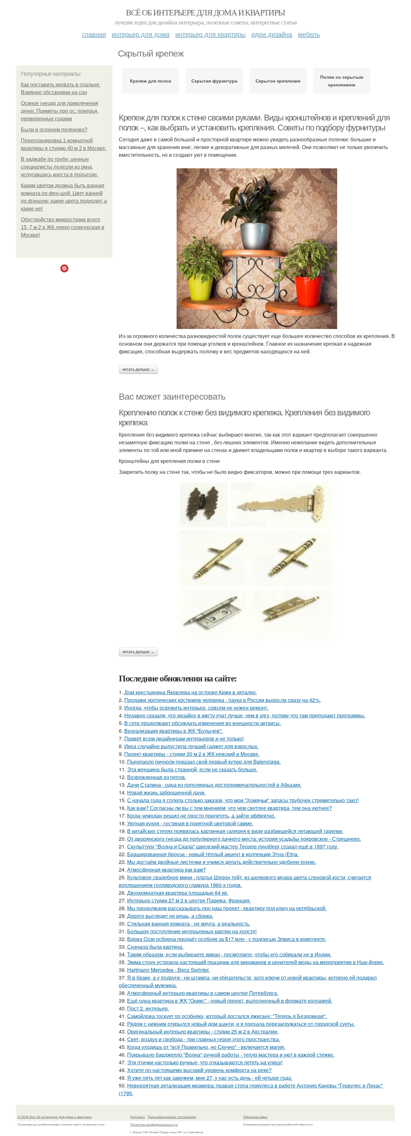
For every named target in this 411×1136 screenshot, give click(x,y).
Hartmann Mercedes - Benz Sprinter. (168, 969)
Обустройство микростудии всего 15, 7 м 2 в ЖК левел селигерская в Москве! (62, 227)
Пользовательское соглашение (172, 1116)
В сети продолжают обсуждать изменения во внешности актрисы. (202, 723)
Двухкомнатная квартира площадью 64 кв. (177, 892)
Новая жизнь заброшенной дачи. (166, 792)
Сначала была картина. (155, 946)
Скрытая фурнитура (214, 80)
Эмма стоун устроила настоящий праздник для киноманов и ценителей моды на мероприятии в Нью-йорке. (255, 962)
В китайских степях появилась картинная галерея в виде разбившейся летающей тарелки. (235, 831)
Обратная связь (255, 1116)
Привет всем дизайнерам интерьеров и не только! (184, 738)
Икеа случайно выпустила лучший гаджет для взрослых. (191, 746)
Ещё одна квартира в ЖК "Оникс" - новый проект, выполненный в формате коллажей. (229, 1000)
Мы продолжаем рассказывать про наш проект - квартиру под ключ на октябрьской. (227, 908)
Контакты (137, 1116)
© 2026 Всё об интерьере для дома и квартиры (55, 1116)
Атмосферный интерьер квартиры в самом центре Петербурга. (202, 993)
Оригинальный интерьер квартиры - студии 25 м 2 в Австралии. (202, 1031)
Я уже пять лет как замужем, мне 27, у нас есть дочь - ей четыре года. (209, 1077)
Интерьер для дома (141, 34)
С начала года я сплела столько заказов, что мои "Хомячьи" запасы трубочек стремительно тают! (243, 800)
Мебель (309, 34)
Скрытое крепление (278, 80)
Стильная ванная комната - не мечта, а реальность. (188, 923)
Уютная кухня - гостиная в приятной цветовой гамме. (190, 823)
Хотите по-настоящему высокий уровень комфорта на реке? (199, 1070)
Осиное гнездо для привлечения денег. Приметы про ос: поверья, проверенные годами (60, 111)
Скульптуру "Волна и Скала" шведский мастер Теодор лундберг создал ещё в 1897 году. (232, 846)
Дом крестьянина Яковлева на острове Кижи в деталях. (190, 692)
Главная (94, 34)
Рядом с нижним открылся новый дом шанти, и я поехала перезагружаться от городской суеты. (241, 1023)
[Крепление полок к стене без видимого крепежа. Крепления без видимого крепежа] (257, 561)
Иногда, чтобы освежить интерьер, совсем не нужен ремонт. (196, 707)
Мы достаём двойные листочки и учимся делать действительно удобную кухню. (221, 861)
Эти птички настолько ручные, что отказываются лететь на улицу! (205, 1062)
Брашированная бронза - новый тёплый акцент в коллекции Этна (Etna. (213, 854)
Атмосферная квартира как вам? (166, 869)
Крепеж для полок (150, 80)
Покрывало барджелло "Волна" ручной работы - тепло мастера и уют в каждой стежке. (230, 1054)
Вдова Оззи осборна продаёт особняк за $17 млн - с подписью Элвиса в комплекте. (226, 939)
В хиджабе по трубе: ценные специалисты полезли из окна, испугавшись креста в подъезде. (59, 166)
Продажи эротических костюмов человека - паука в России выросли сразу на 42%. (222, 700)
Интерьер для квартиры (210, 34)
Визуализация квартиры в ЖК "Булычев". (173, 730)
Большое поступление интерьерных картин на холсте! (192, 931)
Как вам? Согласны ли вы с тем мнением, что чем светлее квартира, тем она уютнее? (229, 808)
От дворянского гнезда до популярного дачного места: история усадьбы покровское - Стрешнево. (244, 838)
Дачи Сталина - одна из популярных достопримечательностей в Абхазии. (214, 784)
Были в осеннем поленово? (54, 129)
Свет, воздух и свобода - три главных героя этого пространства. (203, 1039)
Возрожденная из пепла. (156, 777)
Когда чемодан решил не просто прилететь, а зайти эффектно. (201, 815)
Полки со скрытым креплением (341, 81)
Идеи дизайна (271, 34)
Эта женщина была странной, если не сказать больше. (192, 769)
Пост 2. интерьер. (148, 1008)
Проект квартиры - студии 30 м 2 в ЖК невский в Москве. (191, 754)
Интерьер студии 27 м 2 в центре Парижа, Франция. (189, 900)
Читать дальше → (138, 369)
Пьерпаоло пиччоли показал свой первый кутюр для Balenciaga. (204, 761)
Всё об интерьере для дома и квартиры (205, 12)
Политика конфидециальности (154, 1124)
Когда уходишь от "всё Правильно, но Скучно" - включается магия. (206, 1047)
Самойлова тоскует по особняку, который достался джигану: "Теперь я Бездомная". (227, 1016)
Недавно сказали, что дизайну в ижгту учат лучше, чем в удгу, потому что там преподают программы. (244, 715)
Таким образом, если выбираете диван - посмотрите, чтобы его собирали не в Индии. (229, 954)
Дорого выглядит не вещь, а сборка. (170, 915)
